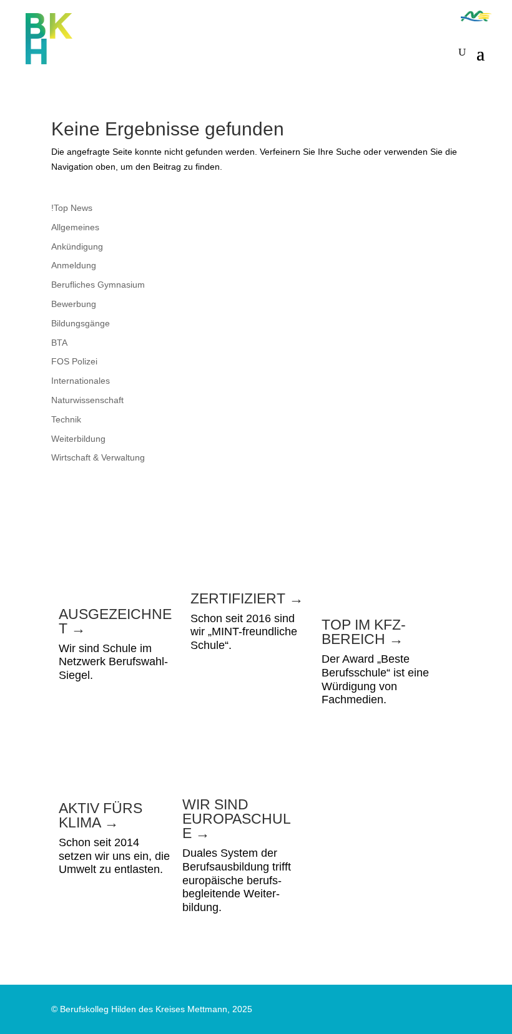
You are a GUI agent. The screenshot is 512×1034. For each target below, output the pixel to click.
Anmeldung (73, 265)
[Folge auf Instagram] (406, 15)
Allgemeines (75, 227)
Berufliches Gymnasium (98, 285)
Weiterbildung (78, 439)
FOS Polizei (74, 361)
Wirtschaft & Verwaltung (98, 457)
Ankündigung (77, 246)
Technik (66, 419)
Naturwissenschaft (87, 400)
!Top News (71, 208)
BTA (59, 343)
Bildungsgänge (80, 323)
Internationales (80, 381)
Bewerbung (73, 304)
